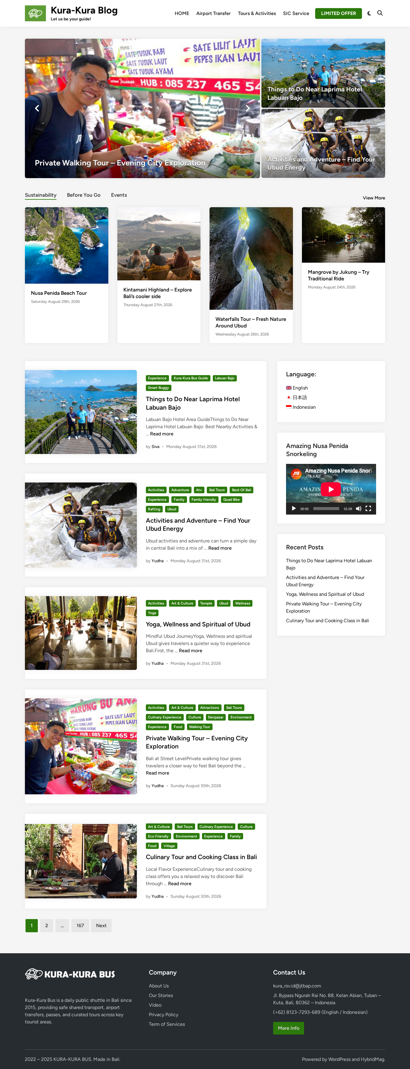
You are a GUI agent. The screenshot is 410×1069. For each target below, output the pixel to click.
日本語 (299, 397)
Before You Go (84, 195)
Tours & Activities (257, 13)
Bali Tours (217, 490)
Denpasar (215, 717)
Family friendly (203, 499)
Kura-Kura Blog (84, 10)
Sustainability (40, 195)
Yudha (158, 560)
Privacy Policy (163, 1014)
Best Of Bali (241, 490)
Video (155, 1005)
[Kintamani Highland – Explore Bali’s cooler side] (159, 243)
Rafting (154, 509)
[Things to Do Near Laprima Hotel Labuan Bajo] (323, 73)
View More (374, 198)
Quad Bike (231, 499)
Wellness (242, 603)
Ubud (171, 509)
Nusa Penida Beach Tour (59, 293)
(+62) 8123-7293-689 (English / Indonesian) (320, 1012)
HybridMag (372, 1059)
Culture (194, 717)
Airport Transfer (213, 13)
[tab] (40, 194)
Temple (206, 603)
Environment (241, 717)
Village (169, 846)
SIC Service (296, 13)
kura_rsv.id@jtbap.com (297, 986)
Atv (199, 490)
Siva (155, 446)
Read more (161, 434)
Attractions (209, 708)
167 (80, 925)
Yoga (152, 613)
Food (178, 727)
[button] (232, 46)
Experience (157, 378)
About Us (159, 986)
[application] (331, 489)
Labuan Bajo (224, 378)
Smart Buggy (158, 388)
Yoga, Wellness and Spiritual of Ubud (198, 624)
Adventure (180, 490)
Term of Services (167, 1024)
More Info (288, 1028)
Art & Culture (182, 603)
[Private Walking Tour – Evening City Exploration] (142, 108)
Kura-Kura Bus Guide (191, 378)
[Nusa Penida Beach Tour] (66, 245)
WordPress (339, 1059)
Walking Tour (199, 727)
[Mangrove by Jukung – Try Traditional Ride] (343, 234)
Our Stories (161, 995)
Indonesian (303, 407)
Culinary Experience (164, 717)
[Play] (294, 509)
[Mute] (359, 509)
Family (179, 499)
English (299, 388)
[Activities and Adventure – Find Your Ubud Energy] (323, 143)
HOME (182, 13)
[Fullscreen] (368, 509)
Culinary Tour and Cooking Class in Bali (201, 857)
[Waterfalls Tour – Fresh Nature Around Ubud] (251, 262)
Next (101, 925)
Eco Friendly (158, 836)
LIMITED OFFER (338, 13)
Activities (156, 490)
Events (119, 195)
